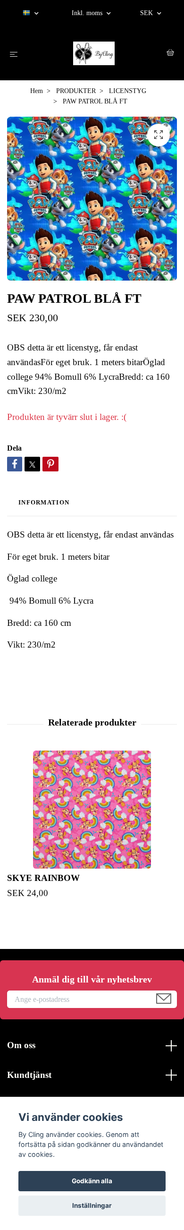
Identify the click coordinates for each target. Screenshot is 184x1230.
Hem (36, 90)
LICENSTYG (127, 90)
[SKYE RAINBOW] (92, 810)
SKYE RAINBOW (43, 878)
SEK (147, 13)
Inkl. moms (88, 13)
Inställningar (92, 1205)
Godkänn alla (92, 1181)
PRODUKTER (76, 90)
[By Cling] (94, 53)
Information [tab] (43, 502)
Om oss (21, 1045)
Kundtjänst (29, 1075)
